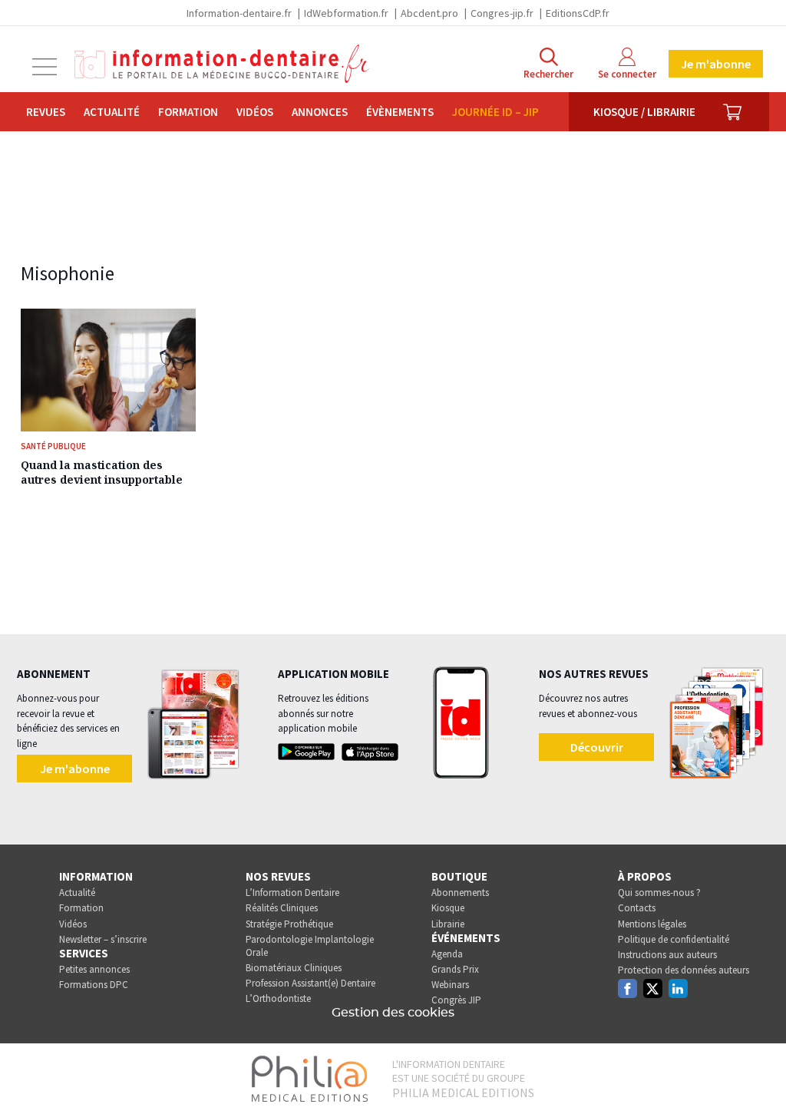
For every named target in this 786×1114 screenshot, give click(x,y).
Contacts (637, 907)
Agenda (447, 953)
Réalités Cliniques (282, 907)
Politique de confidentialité (673, 939)
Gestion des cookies (393, 1013)
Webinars (450, 984)
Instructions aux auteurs (667, 954)
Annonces (320, 111)
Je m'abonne (716, 63)
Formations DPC (93, 984)
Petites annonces (94, 969)
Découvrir (596, 747)
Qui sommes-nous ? (659, 892)
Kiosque (447, 907)
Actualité (112, 111)
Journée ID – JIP (495, 111)
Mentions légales (652, 924)
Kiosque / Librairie (644, 111)
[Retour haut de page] (758, 1074)
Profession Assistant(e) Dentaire (310, 983)
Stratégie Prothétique (289, 924)
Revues (45, 111)
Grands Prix (455, 969)
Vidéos (254, 111)
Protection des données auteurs (683, 970)
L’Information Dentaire (292, 892)
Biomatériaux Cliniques (294, 967)
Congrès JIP (456, 1000)
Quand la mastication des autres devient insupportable (102, 472)
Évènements (400, 111)
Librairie (447, 924)
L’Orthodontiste (278, 998)
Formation (188, 111)
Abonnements (460, 892)
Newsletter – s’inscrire (103, 939)
